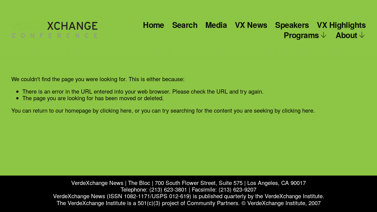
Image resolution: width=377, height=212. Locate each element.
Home (153, 25)
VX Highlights (341, 25)
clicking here (115, 110)
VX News (251, 25)
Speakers (292, 25)
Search (185, 25)
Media (216, 25)
